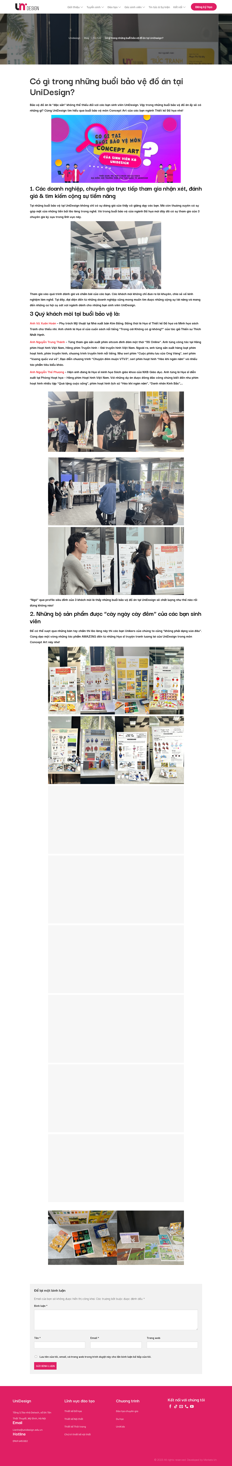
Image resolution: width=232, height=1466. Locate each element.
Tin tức (97, 38)
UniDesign (131, 104)
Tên (37, 1337)
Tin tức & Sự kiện (159, 7)
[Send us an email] (181, 1406)
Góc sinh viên (133, 7)
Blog (86, 38)
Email (94, 1337)
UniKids (120, 1426)
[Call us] (186, 1406)
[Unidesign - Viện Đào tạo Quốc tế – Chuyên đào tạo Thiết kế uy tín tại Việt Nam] (27, 6)
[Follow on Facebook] (170, 1406)
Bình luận (40, 1305)
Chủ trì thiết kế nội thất (77, 1434)
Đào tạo (113, 7)
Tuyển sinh (94, 7)
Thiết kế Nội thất (73, 1419)
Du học (120, 1419)
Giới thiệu (73, 7)
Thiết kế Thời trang (75, 1426)
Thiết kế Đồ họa (165, 110)
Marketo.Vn (210, 1459)
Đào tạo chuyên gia (127, 1411)
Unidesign (74, 38)
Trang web (153, 1337)
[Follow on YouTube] (192, 1406)
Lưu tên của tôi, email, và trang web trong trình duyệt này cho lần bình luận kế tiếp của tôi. (95, 1356)
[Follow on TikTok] (175, 1406)
